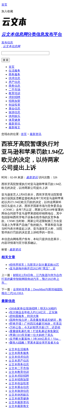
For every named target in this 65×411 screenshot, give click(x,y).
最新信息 (8, 301)
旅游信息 (14, 112)
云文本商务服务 (19, 353)
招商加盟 (14, 100)
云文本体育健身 (19, 398)
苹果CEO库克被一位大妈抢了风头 (31, 335)
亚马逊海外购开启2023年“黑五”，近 (32, 268)
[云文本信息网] (24, 26)
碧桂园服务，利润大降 (24, 316)
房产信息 (14, 81)
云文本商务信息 (19, 364)
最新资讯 (14, 123)
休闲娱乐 (14, 116)
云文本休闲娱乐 (19, 394)
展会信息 (14, 108)
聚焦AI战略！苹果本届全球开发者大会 (34, 342)
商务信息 (14, 85)
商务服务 (14, 74)
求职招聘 (14, 97)
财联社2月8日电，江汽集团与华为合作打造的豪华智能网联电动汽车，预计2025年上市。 (31, 279)
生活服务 (14, 70)
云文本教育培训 (19, 371)
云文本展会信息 (19, 387)
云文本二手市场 (19, 368)
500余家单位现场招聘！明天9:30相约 (33, 308)
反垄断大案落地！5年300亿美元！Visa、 (35, 338)
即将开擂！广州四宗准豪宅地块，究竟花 (35, 323)
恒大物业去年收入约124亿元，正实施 (33, 312)
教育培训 (14, 93)
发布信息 (7, 42)
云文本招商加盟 (19, 379)
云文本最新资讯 (19, 402)
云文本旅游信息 (19, 390)
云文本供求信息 (19, 356)
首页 (4, 4)
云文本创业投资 (19, 383)
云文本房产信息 (19, 360)
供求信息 (14, 78)
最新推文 (14, 127)
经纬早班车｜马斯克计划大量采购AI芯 (34, 264)
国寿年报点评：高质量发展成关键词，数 (35, 319)
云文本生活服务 (19, 349)
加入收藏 (7, 11)
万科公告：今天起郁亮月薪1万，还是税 (34, 327)
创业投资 (14, 104)
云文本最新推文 (19, 406)
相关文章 (8, 257)
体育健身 (14, 119)
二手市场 (14, 89)
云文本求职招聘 (19, 375)
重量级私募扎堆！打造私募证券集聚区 (34, 331)
